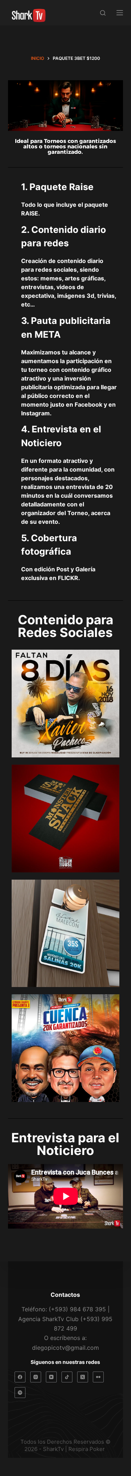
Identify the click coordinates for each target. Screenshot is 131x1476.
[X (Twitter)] (82, 1377)
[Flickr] (98, 1377)
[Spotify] (20, 1392)
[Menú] (119, 12)
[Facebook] (20, 1377)
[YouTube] (51, 1377)
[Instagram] (35, 1377)
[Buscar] (103, 13)
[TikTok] (66, 1377)
